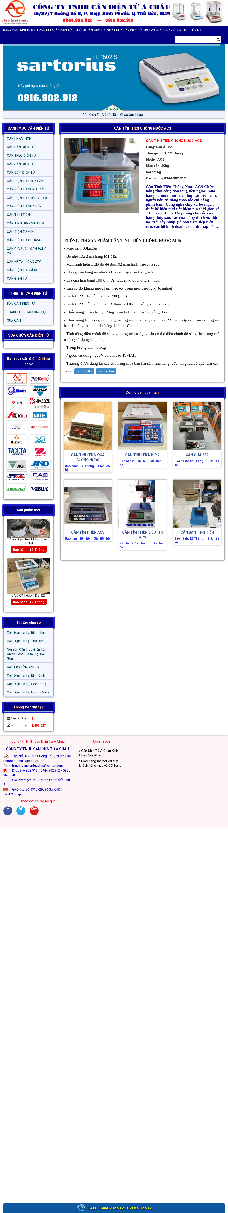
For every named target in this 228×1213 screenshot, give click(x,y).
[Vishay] (40, 392)
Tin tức (182, 30)
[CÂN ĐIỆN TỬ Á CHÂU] (114, 13)
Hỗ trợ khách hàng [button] (159, 30)
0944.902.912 (111, 1208)
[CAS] (40, 478)
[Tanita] (17, 453)
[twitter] (20, 810)
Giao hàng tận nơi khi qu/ (114, 115)
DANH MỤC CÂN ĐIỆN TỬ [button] (54, 30)
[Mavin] (17, 392)
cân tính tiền (84, 371)
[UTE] (40, 416)
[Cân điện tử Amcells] (17, 478)
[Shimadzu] (40, 404)
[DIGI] (17, 465)
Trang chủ (9, 30)
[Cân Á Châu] (17, 379)
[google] (34, 810)
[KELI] (17, 416)
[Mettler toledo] (17, 428)
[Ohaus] (40, 453)
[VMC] (40, 441)
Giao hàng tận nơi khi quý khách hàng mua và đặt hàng (100, 763)
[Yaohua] (40, 428)
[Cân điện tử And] (40, 465)
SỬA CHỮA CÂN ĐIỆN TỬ (124, 30)
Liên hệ (196, 30)
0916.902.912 (139, 1208)
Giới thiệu (27, 30)
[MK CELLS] (40, 379)
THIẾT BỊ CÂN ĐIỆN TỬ (28, 293)
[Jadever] (17, 490)
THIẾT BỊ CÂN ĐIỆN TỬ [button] (89, 30)
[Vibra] (40, 490)
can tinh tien (106, 371)
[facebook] (7, 810)
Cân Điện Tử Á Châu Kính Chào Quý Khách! (98, 753)
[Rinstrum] (17, 441)
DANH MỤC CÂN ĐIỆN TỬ (28, 128)
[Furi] (17, 404)
